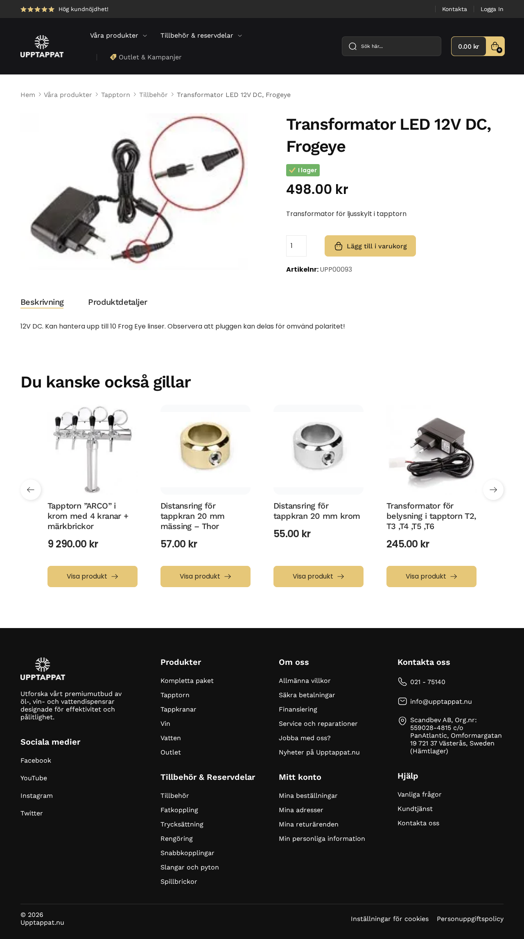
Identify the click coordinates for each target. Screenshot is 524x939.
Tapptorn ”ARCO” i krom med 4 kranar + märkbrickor (88, 516)
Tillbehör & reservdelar (196, 35)
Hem (27, 95)
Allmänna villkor (305, 681)
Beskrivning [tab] (41, 302)
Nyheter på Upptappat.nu (319, 752)
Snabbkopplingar (187, 853)
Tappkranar (178, 709)
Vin (165, 723)
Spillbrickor (178, 881)
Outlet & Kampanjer (150, 57)
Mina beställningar (308, 795)
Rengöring (176, 838)
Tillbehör (153, 95)
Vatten (170, 738)
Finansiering (298, 709)
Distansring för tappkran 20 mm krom (316, 511)
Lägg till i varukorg (377, 246)
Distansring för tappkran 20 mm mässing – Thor (192, 516)
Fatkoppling (179, 810)
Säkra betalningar (307, 695)
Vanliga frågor (420, 794)
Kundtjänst (415, 809)
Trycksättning (181, 824)
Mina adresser (301, 810)
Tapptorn (115, 95)
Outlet (170, 752)
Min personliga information (322, 838)
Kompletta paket (187, 681)
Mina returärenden (309, 824)
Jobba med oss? (305, 738)
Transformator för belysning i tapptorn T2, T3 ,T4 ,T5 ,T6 (431, 516)
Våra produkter (114, 35)
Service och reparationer (318, 723)
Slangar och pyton (189, 867)
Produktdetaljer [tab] (117, 302)
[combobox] (391, 46)
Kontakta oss (418, 823)
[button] (30, 490)
